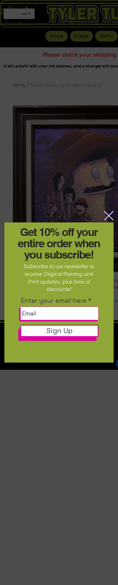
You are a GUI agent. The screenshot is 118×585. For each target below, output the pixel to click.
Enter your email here (53, 301)
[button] (109, 216)
